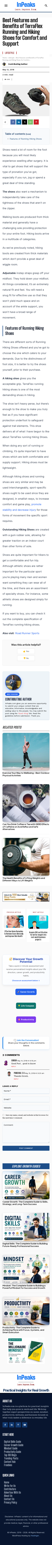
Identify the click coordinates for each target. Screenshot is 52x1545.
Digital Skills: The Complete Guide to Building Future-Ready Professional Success (25, 1244)
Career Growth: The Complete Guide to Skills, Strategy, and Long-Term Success (25, 1202)
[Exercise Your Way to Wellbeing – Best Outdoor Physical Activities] (26, 752)
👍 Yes (26, 651)
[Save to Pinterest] (49, 784)
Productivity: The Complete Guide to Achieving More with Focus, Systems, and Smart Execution (23, 1330)
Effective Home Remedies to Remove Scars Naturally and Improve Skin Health (13, 933)
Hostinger (35, 1536)
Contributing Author (18, 64)
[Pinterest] (36, 122)
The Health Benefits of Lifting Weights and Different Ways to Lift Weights (24, 879)
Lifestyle (9, 53)
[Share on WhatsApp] (49, 778)
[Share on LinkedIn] (49, 767)
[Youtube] (24, 1425)
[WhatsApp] (30, 122)
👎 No (26, 658)
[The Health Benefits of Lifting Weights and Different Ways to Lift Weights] (26, 857)
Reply (13, 1066)
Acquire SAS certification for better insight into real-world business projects (38, 936)
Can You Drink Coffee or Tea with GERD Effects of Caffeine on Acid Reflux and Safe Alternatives (26, 826)
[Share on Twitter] (49, 772)
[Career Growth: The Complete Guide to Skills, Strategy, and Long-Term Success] (26, 1185)
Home (5, 58)
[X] (24, 122)
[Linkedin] (18, 122)
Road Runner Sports (27, 633)
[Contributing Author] (5, 64)
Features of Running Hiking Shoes (26, 139)
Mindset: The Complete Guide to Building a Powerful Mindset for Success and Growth (24, 1286)
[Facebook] (13, 122)
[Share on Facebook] (49, 761)
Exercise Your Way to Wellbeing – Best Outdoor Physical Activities (26, 774)
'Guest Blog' (23, 713)
